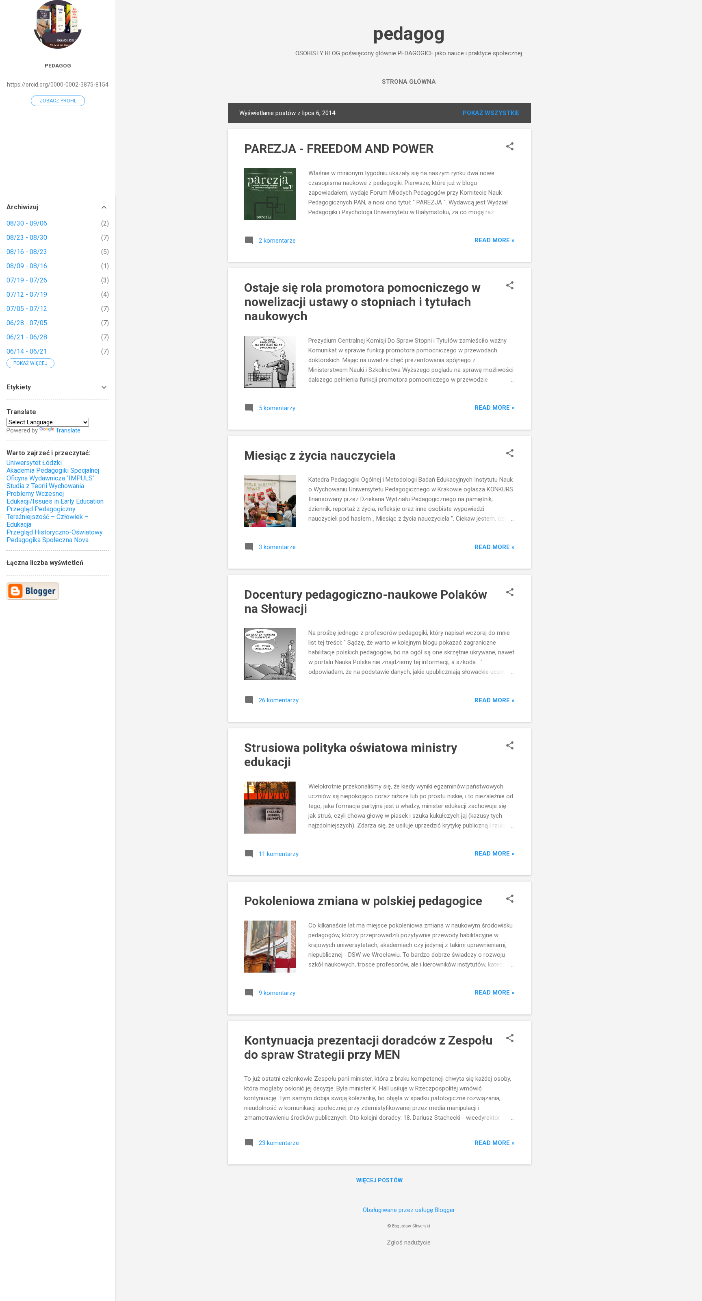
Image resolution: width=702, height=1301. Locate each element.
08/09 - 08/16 (26, 266)
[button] (510, 147)
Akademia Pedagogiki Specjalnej (52, 470)
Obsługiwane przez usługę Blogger (409, 1210)
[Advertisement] (563, 225)
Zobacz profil (57, 101)
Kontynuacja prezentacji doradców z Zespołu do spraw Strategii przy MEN (368, 1047)
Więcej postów (379, 1180)
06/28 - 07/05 (26, 323)
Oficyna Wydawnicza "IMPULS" (50, 478)
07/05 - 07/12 (26, 309)
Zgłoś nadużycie (409, 1242)
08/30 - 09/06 (26, 223)
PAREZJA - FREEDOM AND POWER (338, 148)
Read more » (494, 240)
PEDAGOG (58, 65)
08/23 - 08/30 (26, 237)
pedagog (408, 33)
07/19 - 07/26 (26, 280)
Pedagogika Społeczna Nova (47, 540)
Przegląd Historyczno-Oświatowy (54, 532)
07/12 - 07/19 (26, 294)
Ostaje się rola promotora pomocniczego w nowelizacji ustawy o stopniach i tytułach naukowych (362, 301)
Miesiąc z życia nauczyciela (320, 455)
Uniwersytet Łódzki (34, 463)
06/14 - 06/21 (26, 351)
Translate (68, 430)
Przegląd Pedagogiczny (41, 509)
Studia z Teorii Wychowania (45, 486)
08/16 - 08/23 (26, 252)
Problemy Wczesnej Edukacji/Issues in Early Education (55, 497)
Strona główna (409, 81)
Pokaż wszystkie (491, 113)
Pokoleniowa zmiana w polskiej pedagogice (363, 901)
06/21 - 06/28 (26, 337)
